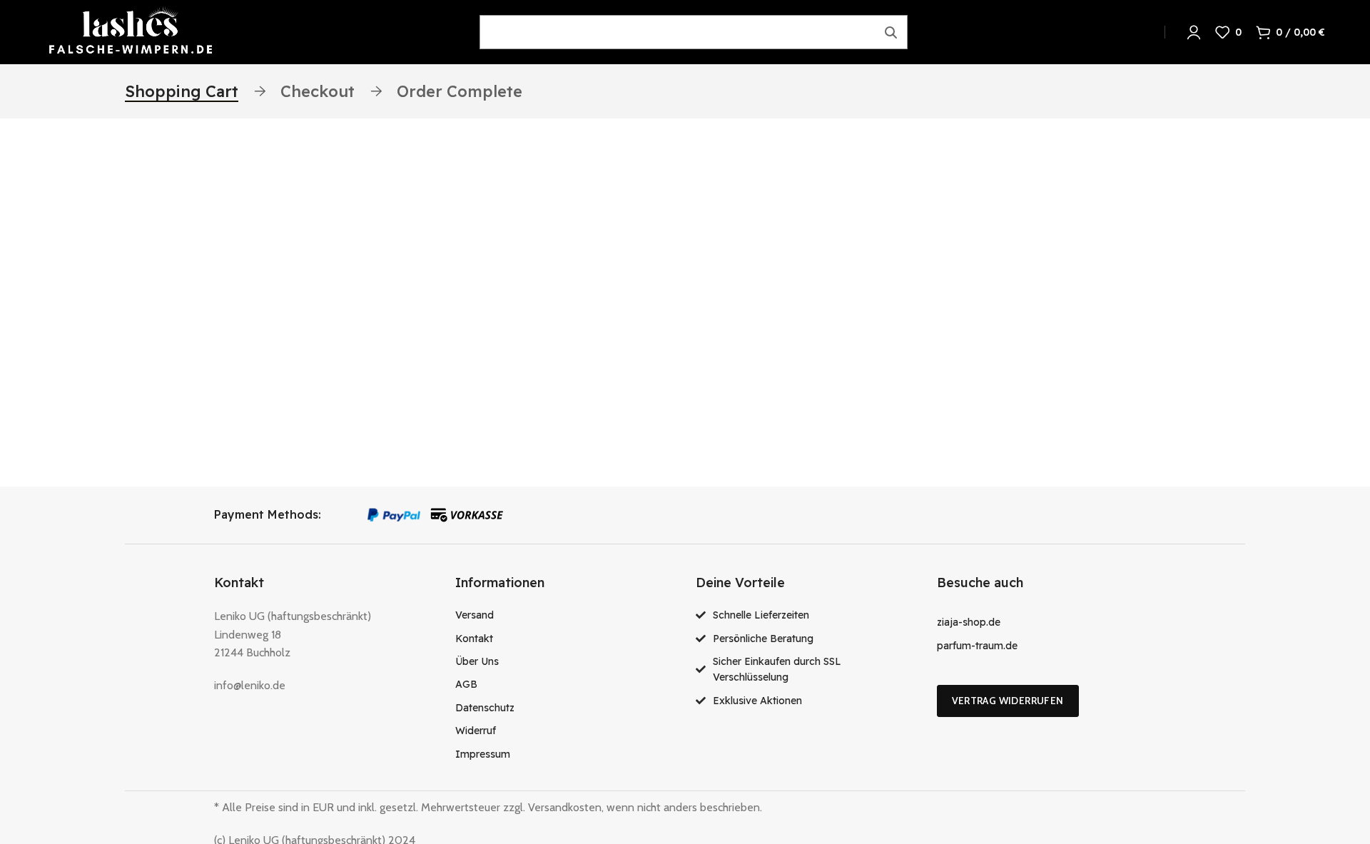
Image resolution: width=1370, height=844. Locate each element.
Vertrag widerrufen (1008, 700)
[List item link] (565, 615)
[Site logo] (130, 31)
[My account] (1193, 32)
